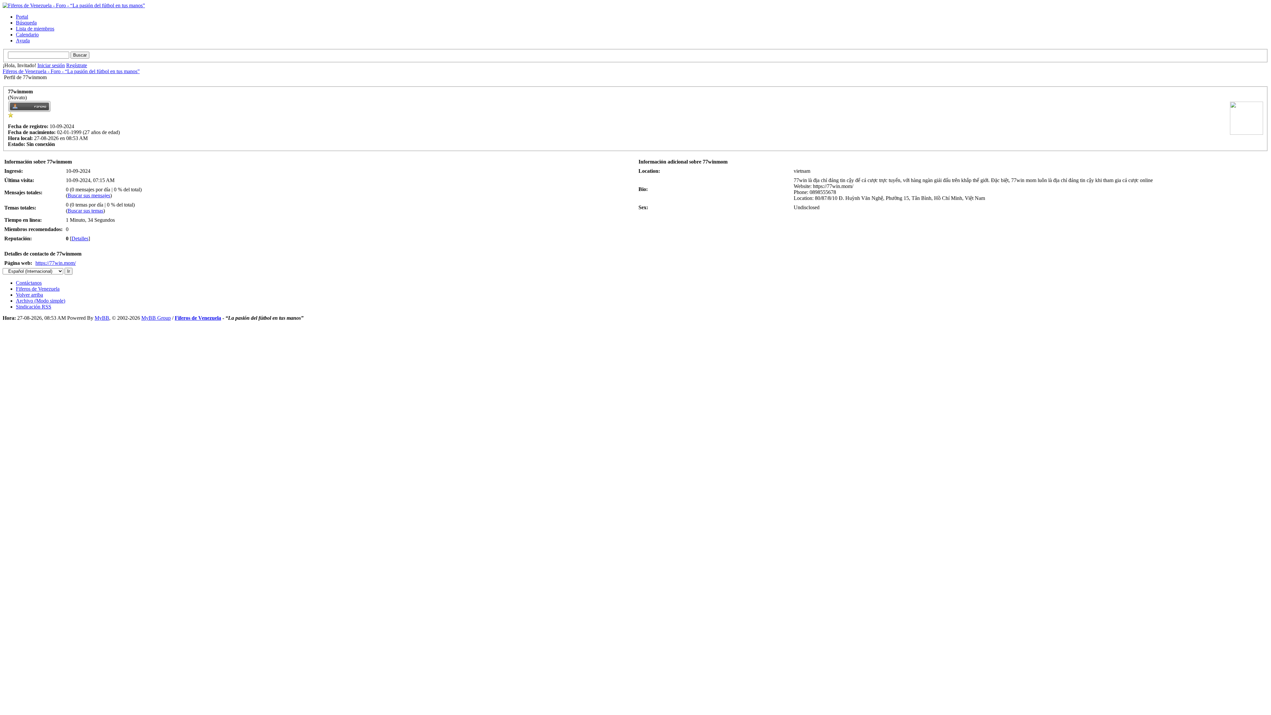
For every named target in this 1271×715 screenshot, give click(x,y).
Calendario (27, 34)
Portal (22, 17)
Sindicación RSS (33, 307)
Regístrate (76, 65)
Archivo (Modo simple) (40, 301)
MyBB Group (156, 318)
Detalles (79, 238)
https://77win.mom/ (55, 263)
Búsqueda (26, 22)
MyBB (102, 318)
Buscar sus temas (85, 211)
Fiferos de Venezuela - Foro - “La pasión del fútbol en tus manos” (71, 71)
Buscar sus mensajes (89, 195)
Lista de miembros (35, 28)
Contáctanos (29, 283)
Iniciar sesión (51, 65)
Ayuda (23, 40)
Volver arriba (29, 295)
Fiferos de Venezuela (38, 289)
